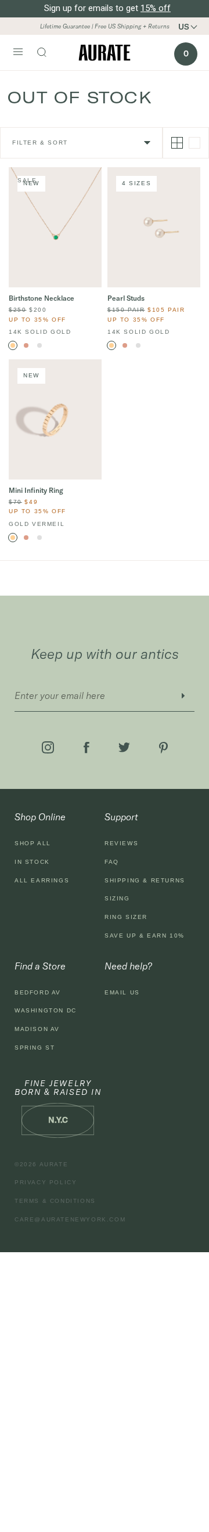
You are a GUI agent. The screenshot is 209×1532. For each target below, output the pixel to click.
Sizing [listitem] (117, 898)
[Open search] (47, 53)
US (183, 26)
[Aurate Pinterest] (163, 748)
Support (121, 817)
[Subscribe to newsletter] (182, 696)
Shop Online (40, 817)
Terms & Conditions (55, 1201)
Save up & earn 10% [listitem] (145, 935)
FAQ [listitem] (112, 862)
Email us (122, 992)
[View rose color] (26, 345)
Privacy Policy (46, 1182)
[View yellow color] (12, 345)
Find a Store (40, 966)
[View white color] (39, 345)
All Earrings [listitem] (42, 880)
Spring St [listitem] (35, 1047)
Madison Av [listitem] (37, 1029)
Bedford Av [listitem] (38, 992)
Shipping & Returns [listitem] (145, 880)
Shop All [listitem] (33, 843)
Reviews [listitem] (121, 843)
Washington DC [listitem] (46, 1010)
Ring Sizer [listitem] (126, 917)
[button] (192, 27)
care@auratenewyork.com (70, 1219)
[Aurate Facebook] (86, 748)
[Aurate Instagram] (48, 747)
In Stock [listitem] (32, 862)
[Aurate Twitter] (124, 747)
